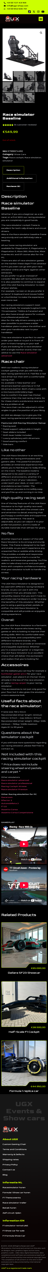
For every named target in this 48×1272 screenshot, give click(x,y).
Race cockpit (16, 157)
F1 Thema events (12, 1197)
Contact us (9, 1170)
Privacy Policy (10, 1164)
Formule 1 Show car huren (16, 1192)
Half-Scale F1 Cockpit (24, 1032)
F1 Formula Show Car (14, 1236)
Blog (5, 1175)
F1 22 (4, 806)
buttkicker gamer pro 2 (14, 674)
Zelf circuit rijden (12, 1213)
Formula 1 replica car (24, 1091)
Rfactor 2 (6, 800)
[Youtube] (43, 11)
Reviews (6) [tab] (13, 186)
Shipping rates (11, 1159)
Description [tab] (13, 170)
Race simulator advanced (15, 780)
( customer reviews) (25, 125)
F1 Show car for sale (13, 1231)
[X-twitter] (34, 11)
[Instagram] (38, 11)
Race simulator (33, 157)
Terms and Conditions (15, 1149)
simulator (8, 161)
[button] (41, 19)
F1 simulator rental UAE (15, 1225)
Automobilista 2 (10, 803)
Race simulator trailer (14, 1203)
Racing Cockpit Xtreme (14, 786)
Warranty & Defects (13, 1154)
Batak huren (9, 1208)
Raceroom (7, 797)
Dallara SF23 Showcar (24, 973)
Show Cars (20, 154)
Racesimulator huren (14, 1187)
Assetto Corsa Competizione (17, 812)
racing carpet (18, 683)
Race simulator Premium (14, 789)
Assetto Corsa (9, 809)
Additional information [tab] (20, 178)
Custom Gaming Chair (14, 1144)
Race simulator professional (16, 783)
